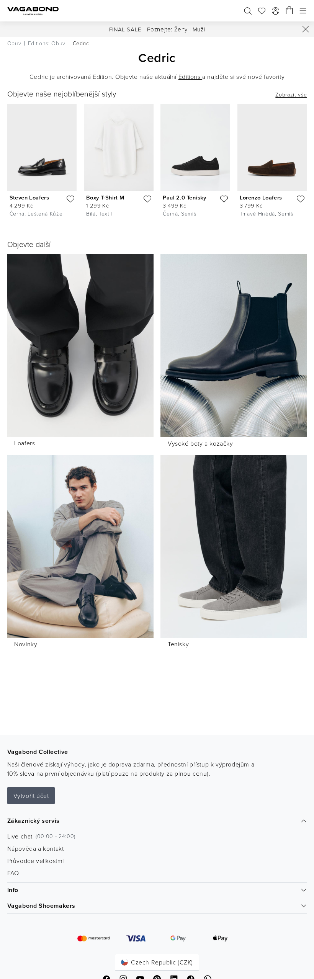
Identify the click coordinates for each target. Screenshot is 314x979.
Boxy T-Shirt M (105, 197)
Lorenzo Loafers (261, 197)
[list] (157, 162)
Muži (199, 29)
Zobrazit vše (291, 94)
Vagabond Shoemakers (41, 905)
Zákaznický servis (33, 820)
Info (12, 890)
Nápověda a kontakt (35, 848)
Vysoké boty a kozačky (200, 443)
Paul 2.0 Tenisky (184, 197)
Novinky (25, 644)
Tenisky (178, 644)
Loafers (24, 443)
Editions (190, 76)
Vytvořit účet (31, 795)
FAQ (13, 873)
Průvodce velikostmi (35, 860)
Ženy (181, 29)
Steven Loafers (29, 197)
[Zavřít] (305, 29)
